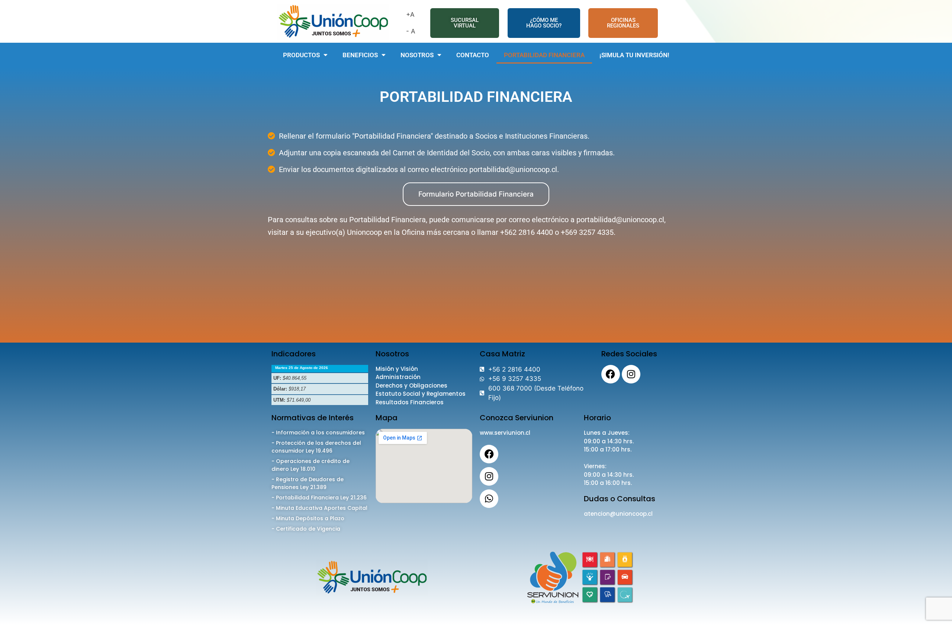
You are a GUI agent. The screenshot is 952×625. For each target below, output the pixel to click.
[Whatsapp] (489, 498)
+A (410, 14)
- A (410, 31)
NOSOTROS (417, 55)
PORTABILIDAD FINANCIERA (544, 55)
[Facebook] (610, 374)
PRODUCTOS (301, 55)
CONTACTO (472, 55)
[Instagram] (631, 374)
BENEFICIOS (360, 55)
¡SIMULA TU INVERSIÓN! (634, 55)
